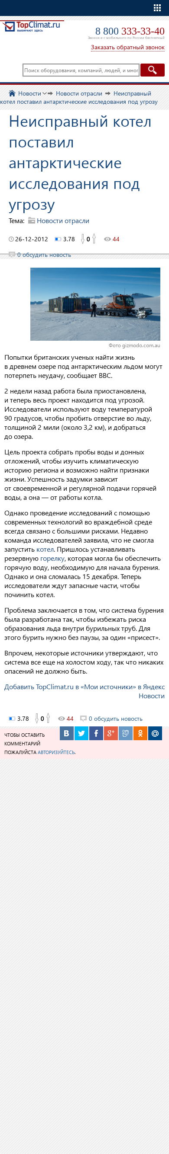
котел (45, 548)
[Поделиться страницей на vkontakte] (67, 733)
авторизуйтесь (56, 752)
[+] (94, 239)
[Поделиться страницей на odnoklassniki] (140, 733)
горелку (52, 558)
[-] (82, 239)
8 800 (130, 31)
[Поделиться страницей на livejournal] (126, 733)
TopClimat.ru (31, 33)
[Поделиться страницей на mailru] (155, 733)
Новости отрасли (63, 220)
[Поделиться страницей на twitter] (81, 733)
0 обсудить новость (44, 254)
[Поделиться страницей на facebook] (96, 733)
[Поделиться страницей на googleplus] (111, 733)
